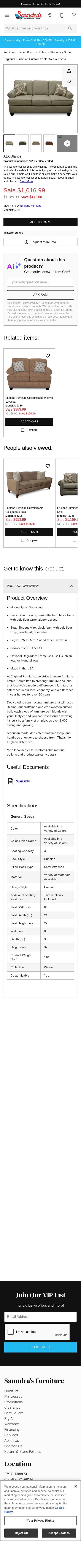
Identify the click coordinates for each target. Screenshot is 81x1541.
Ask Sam (40, 295)
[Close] (76, 1486)
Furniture (8, 52)
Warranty (23, 781)
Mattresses (13, 1396)
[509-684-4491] (62, 15)
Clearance (12, 1407)
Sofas (42, 52)
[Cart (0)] (74, 15)
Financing (12, 1429)
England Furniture (30, 205)
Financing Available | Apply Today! (40, 4)
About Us (11, 1440)
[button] (7, 15)
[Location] (50, 15)
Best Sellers (13, 1413)
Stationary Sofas (60, 52)
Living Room (26, 52)
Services (11, 1435)
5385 (17, 210)
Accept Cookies (59, 1533)
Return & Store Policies (22, 1451)
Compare (32, 429)
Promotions (13, 1402)
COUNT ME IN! (40, 1347)
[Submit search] (70, 28)
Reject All (21, 1533)
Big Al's (10, 1418)
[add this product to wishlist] (69, 81)
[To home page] (28, 15)
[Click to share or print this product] (69, 71)
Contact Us (13, 1446)
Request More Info (43, 242)
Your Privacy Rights (40, 1520)
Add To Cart (40, 222)
